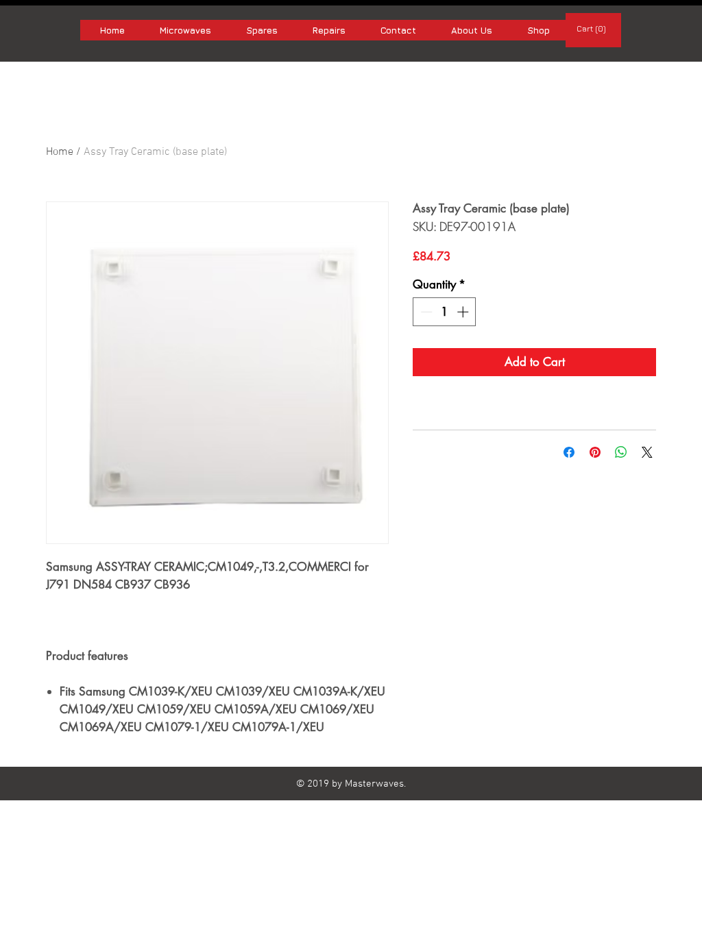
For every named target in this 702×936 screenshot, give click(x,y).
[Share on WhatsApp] (621, 452)
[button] (593, 29)
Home (59, 152)
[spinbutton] (444, 311)
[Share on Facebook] (569, 452)
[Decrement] (425, 311)
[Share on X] (647, 452)
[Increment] (464, 311)
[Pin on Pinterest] (595, 452)
